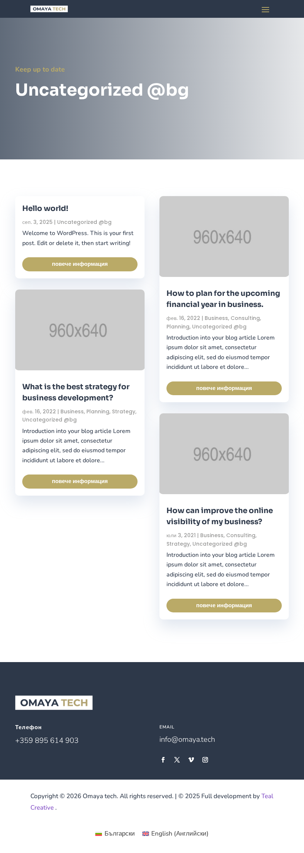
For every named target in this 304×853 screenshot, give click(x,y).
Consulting (245, 318)
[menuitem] (115, 833)
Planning (97, 411)
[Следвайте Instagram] (205, 760)
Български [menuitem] (120, 833)
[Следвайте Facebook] (162, 760)
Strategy (123, 411)
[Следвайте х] (176, 760)
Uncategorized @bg (84, 222)
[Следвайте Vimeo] (190, 760)
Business (72, 411)
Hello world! (45, 208)
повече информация (80, 264)
